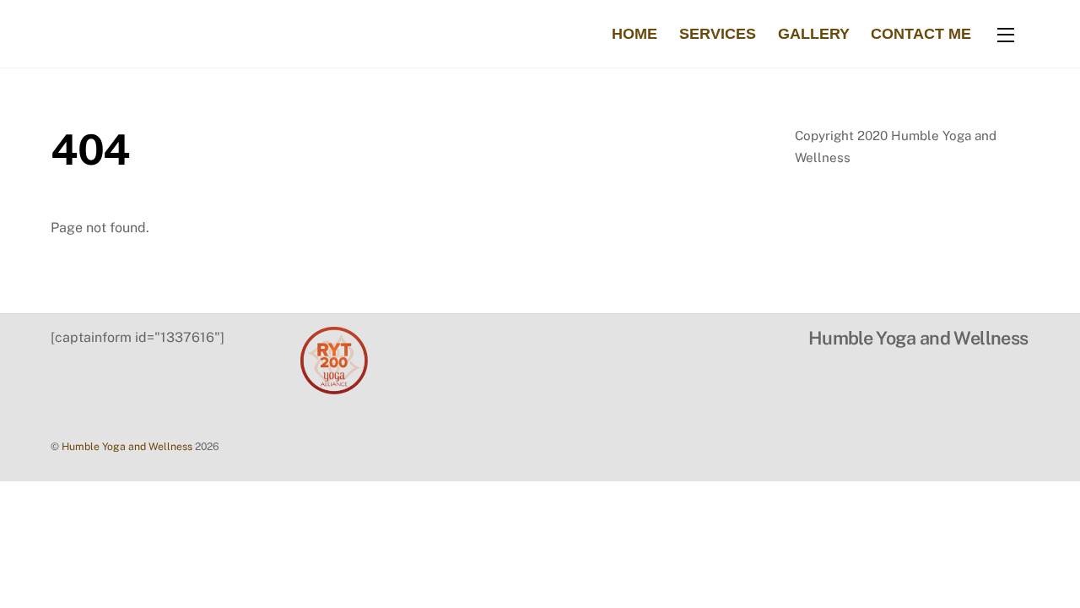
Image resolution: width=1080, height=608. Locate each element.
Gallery (814, 33)
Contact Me (921, 33)
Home (634, 33)
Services (717, 33)
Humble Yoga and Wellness (127, 446)
